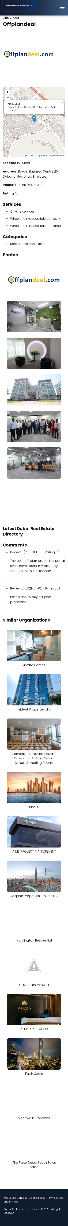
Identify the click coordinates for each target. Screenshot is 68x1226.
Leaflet (30, 155)
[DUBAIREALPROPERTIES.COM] (19, 10)
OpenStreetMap (45, 155)
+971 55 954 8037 (28, 185)
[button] (34, 118)
